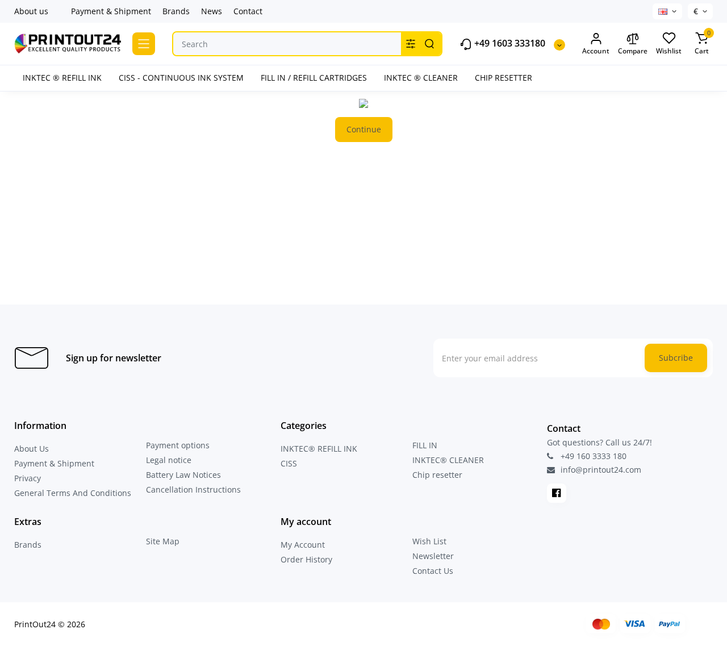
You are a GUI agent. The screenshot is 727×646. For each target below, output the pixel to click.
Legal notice (168, 460)
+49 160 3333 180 (592, 456)
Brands (176, 11)
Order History (306, 559)
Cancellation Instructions (193, 489)
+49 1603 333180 (508, 43)
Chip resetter (437, 474)
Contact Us (432, 570)
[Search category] (411, 44)
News (211, 11)
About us (31, 11)
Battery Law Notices (183, 474)
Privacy (27, 478)
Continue (363, 129)
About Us (31, 448)
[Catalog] (143, 43)
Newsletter (433, 556)
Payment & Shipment (111, 11)
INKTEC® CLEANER (448, 460)
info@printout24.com (599, 470)
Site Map (162, 541)
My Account (303, 544)
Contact (247, 11)
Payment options (178, 445)
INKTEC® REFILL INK (319, 448)
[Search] (429, 44)
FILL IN (424, 445)
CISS (289, 463)
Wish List (429, 541)
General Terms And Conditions (72, 492)
